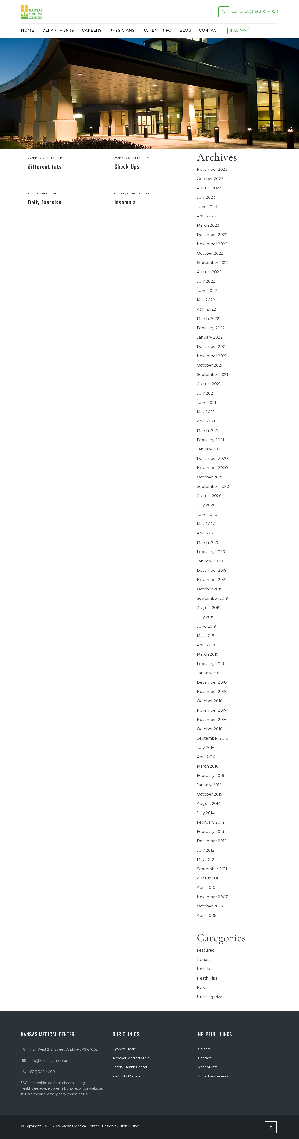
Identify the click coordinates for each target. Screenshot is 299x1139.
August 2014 (209, 803)
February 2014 (210, 822)
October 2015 (209, 794)
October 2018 (210, 701)
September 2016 (212, 738)
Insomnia (125, 202)
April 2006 (206, 915)
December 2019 (212, 570)
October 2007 (210, 906)
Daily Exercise (44, 202)
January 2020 (210, 561)
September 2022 (213, 262)
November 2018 (212, 691)
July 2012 (205, 850)
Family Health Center (130, 1067)
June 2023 (207, 206)
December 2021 (212, 346)
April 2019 (206, 645)
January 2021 (209, 449)
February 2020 (211, 552)
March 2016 (207, 766)
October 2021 (209, 365)
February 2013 (210, 831)
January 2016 (209, 785)
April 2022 (206, 309)
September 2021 (212, 374)
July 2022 (206, 281)
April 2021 (206, 421)
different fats (45, 166)
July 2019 (205, 617)
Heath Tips (56, 157)
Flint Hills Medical (127, 1076)
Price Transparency (213, 1076)
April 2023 (206, 216)
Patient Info (208, 1067)
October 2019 (209, 589)
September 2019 (212, 598)
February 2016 (210, 775)
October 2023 (210, 179)
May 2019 (205, 636)
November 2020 (212, 468)
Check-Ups (126, 166)
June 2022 (207, 290)
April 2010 (206, 887)
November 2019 (212, 580)
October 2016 (209, 729)
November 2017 (212, 710)
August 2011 (208, 878)
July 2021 (205, 393)
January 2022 (210, 337)
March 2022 (208, 318)
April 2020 (206, 533)
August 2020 (209, 496)
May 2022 (206, 300)
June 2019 (206, 626)
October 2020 (210, 477)
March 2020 (208, 542)
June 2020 (207, 514)
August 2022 (209, 272)
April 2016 (206, 757)
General (204, 959)
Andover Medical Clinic (131, 1058)
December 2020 (212, 458)
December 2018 (212, 682)
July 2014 (205, 813)
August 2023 (209, 188)
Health (203, 969)
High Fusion (129, 1126)
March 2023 (208, 225)
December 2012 (212, 841)
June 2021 (206, 402)
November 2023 (212, 169)
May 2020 (206, 524)
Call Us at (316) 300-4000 (254, 11)
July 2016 (205, 747)
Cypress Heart (124, 1049)
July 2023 (206, 197)
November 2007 (212, 897)
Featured (206, 950)
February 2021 (210, 440)
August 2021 (209, 384)
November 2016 (211, 719)
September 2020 (213, 486)
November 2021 (212, 356)
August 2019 (209, 608)
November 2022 (212, 244)
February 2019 (210, 663)
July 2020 (206, 505)
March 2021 (207, 430)
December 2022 (212, 234)
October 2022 (210, 253)
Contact (204, 1058)
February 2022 (211, 328)
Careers (204, 1049)
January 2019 (209, 673)
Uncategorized (211, 997)
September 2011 (212, 869)
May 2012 (205, 859)
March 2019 (207, 654)
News (202, 987)
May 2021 (205, 412)
